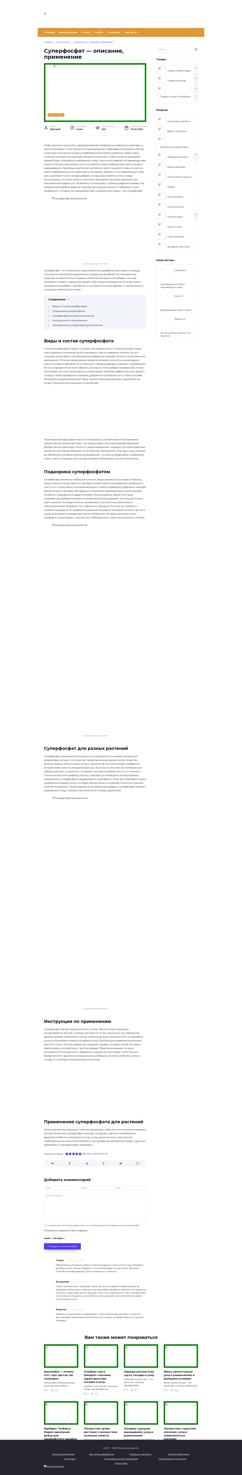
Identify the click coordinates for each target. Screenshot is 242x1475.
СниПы (99, 32)
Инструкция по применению (70, 320)
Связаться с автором (140, 1454)
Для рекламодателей (63, 1454)
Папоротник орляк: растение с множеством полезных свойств (100, 1432)
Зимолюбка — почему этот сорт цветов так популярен (59, 1375)
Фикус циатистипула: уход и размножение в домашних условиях (179, 1375)
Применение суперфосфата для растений (78, 325)
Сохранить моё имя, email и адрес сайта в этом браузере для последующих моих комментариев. (93, 1225)
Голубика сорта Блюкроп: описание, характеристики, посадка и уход (97, 1376)
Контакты (131, 32)
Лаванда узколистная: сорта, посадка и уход (139, 1373)
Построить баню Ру (95, 12)
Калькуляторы (68, 32)
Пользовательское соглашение (121, 1459)
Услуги (86, 32)
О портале (113, 32)
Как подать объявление (101, 1454)
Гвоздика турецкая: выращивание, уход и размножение (138, 1432)
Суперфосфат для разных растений (73, 316)
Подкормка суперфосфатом (69, 311)
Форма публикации (178, 1454)
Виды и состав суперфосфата (70, 306)
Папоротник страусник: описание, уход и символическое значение (180, 1433)
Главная (50, 32)
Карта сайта (121, 1463)
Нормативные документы (172, 1459)
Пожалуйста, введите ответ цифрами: (66, 1230)
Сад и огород (56, 115)
